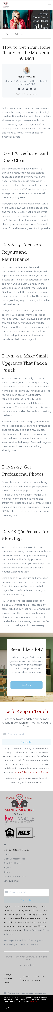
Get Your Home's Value (15, 876)
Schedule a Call (11, 881)
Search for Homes (12, 863)
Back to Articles (14, 34)
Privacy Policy (27, 965)
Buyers (7, 867)
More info (33, 1001)
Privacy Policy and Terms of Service (31, 772)
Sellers (7, 872)
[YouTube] (5, 844)
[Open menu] (49, 5)
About (7, 854)
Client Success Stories (14, 859)
